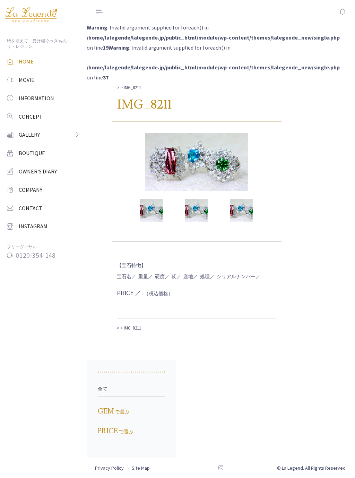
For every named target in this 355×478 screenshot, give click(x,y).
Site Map (141, 468)
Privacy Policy (109, 468)
